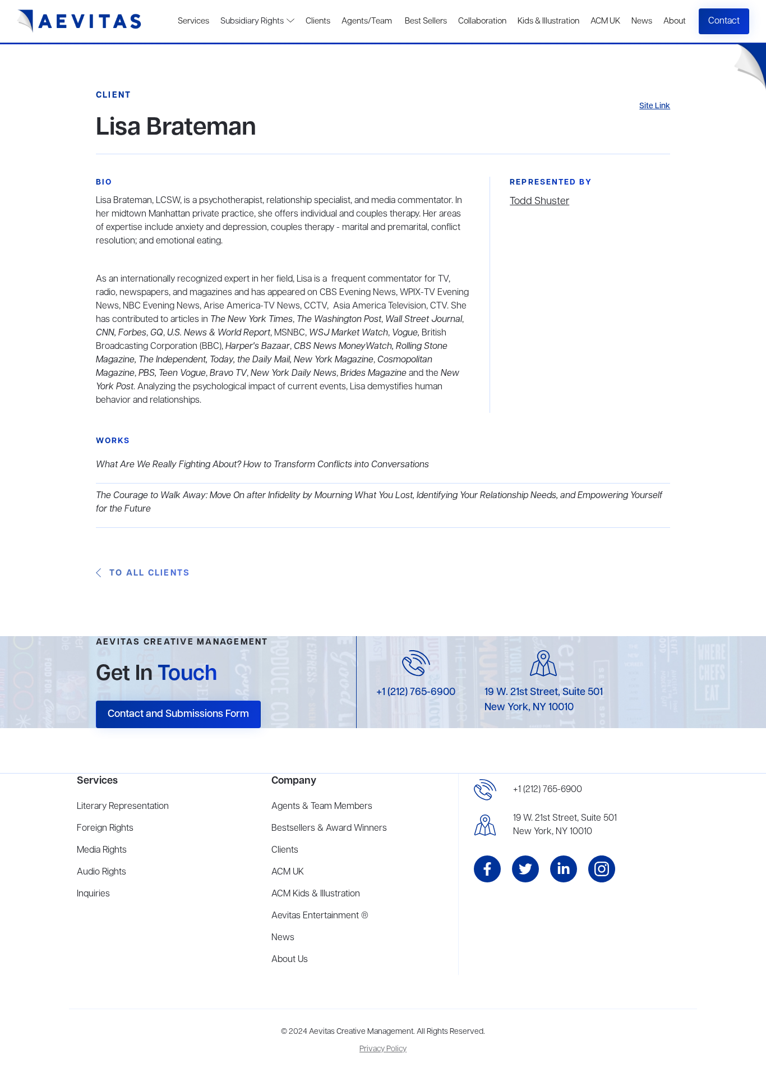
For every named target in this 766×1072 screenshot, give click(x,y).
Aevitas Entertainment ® (319, 916)
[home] (79, 21)
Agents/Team (367, 21)
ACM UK (605, 21)
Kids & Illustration (548, 21)
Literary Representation (123, 806)
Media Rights (102, 850)
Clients (318, 21)
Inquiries (93, 894)
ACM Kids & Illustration (315, 894)
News (641, 21)
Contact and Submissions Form (178, 714)
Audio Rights (101, 872)
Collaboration (482, 21)
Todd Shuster (539, 201)
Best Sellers (425, 21)
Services (193, 21)
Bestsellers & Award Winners (329, 828)
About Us (289, 960)
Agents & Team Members (321, 806)
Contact (724, 21)
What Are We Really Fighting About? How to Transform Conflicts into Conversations (262, 465)
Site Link (654, 106)
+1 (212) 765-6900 (415, 692)
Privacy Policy (383, 1049)
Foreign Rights (105, 828)
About (674, 21)
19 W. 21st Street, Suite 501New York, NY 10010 (565, 825)
